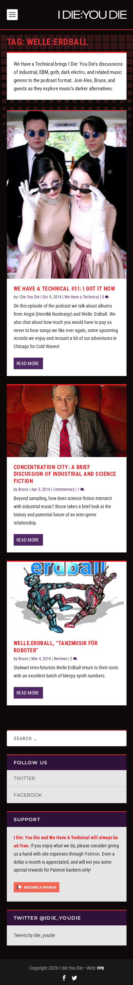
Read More (27, 363)
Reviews (60, 658)
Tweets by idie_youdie (34, 935)
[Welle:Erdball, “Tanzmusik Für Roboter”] (67, 597)
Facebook (28, 795)
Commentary (63, 489)
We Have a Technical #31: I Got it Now (64, 288)
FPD (100, 968)
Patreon (92, 854)
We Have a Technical (81, 297)
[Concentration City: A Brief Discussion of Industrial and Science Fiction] (67, 421)
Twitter (24, 778)
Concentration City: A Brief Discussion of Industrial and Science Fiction (65, 474)
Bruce (23, 489)
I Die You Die (29, 297)
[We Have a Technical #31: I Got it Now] (67, 195)
